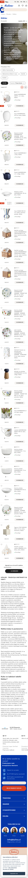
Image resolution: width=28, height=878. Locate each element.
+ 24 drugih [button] (14, 571)
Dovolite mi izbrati (8, 869)
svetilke (18, 605)
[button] (14, 83)
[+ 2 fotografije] (6, 96)
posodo (22, 603)
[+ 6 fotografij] (6, 432)
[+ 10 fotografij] (6, 272)
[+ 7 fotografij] (6, 252)
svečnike (3, 607)
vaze (2, 605)
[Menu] (1, 5)
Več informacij (12, 867)
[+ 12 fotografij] (6, 232)
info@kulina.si (14, 840)
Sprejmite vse (14, 873)
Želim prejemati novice (14, 788)
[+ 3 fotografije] (6, 312)
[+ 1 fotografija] (6, 135)
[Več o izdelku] (6, 155)
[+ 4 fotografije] (6, 116)
